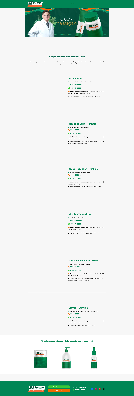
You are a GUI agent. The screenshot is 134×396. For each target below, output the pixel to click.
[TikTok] (104, 389)
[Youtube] (100, 389)
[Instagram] (96, 389)
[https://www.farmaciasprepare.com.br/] (35, 4)
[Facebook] (92, 389)
